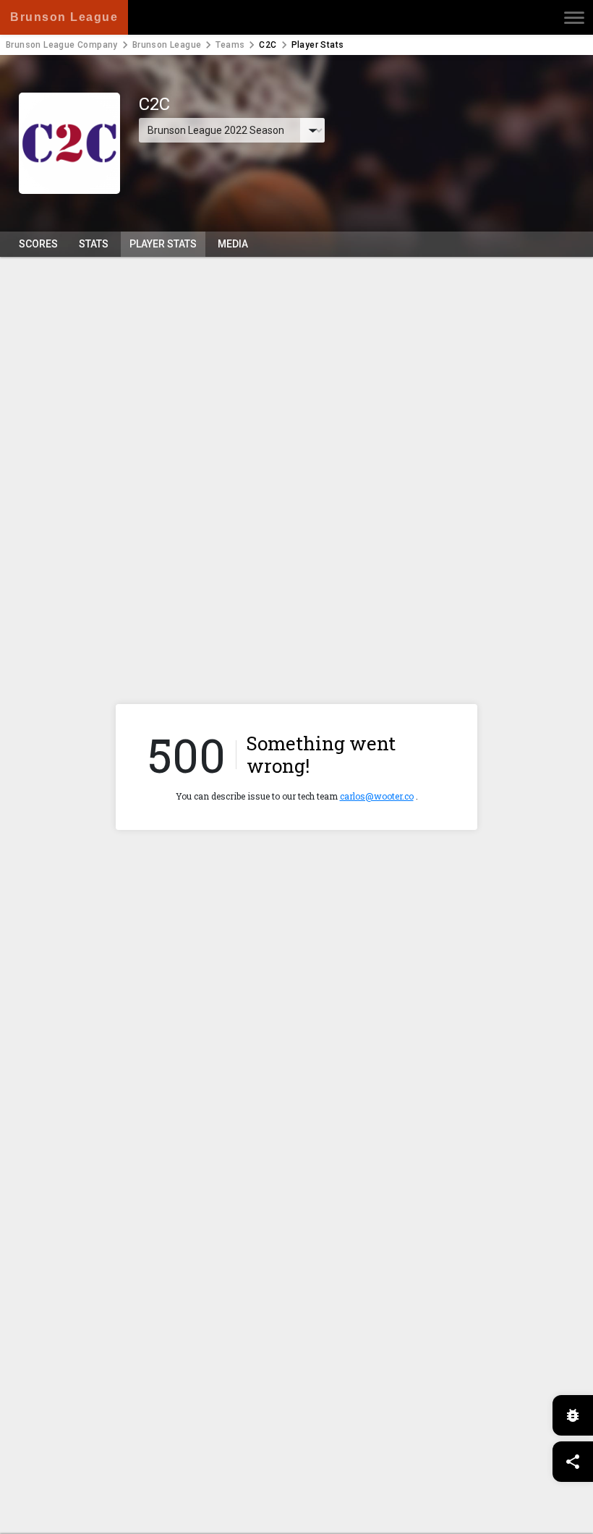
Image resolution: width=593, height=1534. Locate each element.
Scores (38, 244)
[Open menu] (574, 17)
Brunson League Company (62, 45)
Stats (93, 244)
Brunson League (167, 45)
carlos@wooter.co (377, 796)
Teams (230, 45)
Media (233, 244)
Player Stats (163, 244)
